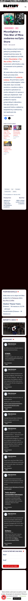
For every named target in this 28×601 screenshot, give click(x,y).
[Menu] (25, 6)
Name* (5, 554)
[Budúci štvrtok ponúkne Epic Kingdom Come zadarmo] (8, 143)
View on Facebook (8, 362)
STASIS (7, 353)
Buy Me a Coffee (8, 300)
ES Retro (8, 531)
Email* (4, 560)
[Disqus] (14, 228)
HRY (17, 28)
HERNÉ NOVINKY (9, 28)
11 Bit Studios (7, 189)
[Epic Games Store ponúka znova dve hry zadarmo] (17, 127)
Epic (12, 189)
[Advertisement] (14, 171)
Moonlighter (13, 59)
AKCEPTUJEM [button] (17, 598)
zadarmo (14, 191)
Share (6, 364)
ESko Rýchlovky (12, 344)
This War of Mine (8, 191)
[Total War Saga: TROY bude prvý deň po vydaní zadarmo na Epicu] (8, 127)
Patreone (15, 298)
